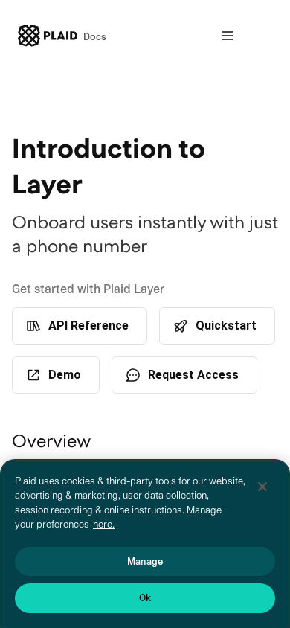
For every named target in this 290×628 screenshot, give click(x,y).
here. (104, 524)
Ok (145, 597)
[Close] (262, 486)
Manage (145, 561)
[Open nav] (227, 36)
